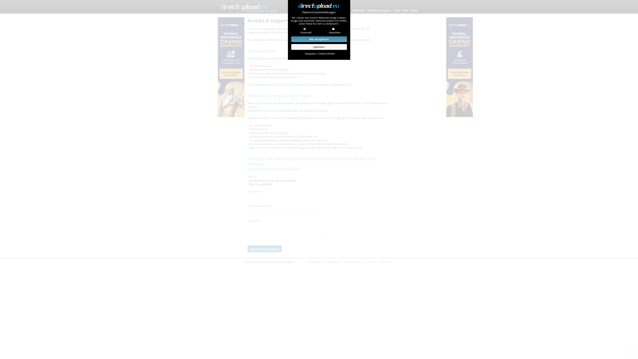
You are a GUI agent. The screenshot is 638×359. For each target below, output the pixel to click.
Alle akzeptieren (319, 39)
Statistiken (335, 32)
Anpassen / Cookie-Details (320, 53)
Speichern (319, 47)
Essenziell (306, 32)
